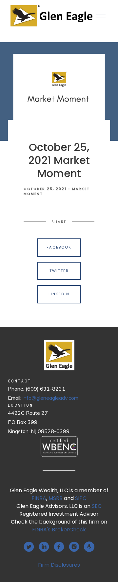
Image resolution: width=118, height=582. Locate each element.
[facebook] (59, 547)
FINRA (38, 498)
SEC (97, 506)
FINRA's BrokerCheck (59, 529)
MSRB (56, 498)
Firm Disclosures (59, 565)
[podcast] (89, 547)
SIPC (81, 498)
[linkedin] (44, 547)
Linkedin (59, 294)
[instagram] (74, 547)
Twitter (59, 270)
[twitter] (29, 547)
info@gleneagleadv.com (50, 398)
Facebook (59, 247)
